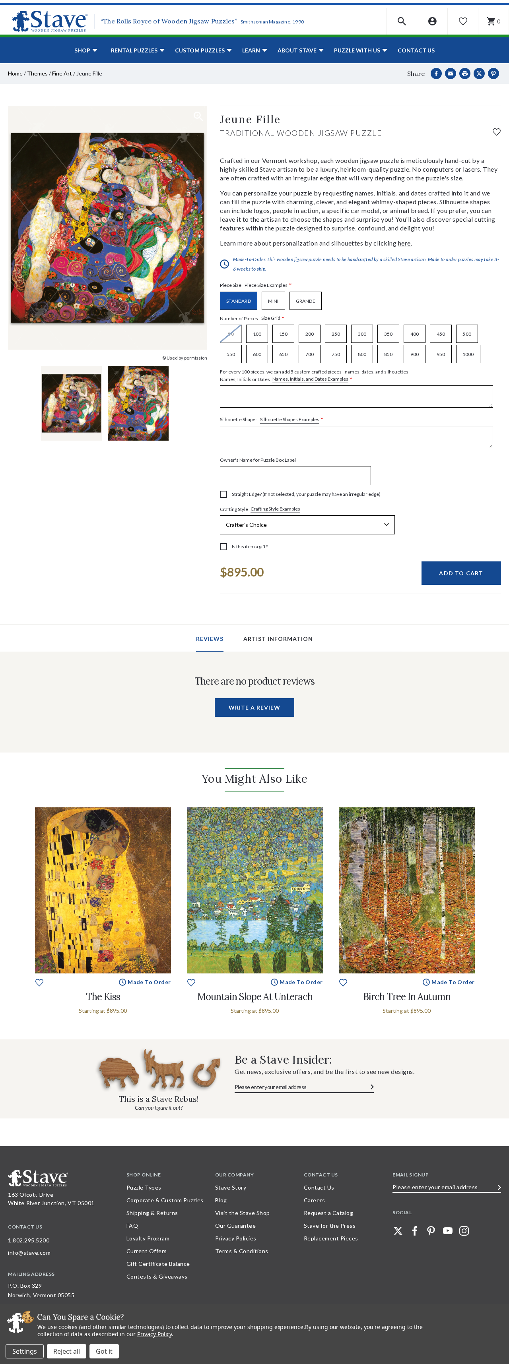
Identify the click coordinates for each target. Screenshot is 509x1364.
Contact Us (416, 50)
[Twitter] (398, 1230)
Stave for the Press (330, 1225)
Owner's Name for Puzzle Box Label (258, 460)
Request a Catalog (329, 1212)
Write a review (254, 707)
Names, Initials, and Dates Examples (310, 379)
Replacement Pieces (331, 1238)
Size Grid (270, 318)
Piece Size (256, 285)
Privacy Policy (154, 1334)
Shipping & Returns (152, 1212)
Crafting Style (260, 509)
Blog (221, 1200)
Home (15, 73)
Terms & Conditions (241, 1251)
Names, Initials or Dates (314, 376)
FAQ (132, 1225)
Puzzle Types (143, 1187)
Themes (37, 73)
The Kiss (103, 997)
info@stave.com (29, 1252)
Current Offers (146, 1251)
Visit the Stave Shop (242, 1212)
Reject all (66, 1351)
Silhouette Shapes (272, 420)
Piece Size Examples (266, 285)
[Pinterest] (493, 73)
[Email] (450, 73)
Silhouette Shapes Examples (289, 419)
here (404, 243)
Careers (314, 1200)
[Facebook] (436, 73)
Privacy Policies (235, 1238)
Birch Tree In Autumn (407, 997)
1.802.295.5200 (28, 1240)
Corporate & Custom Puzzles (165, 1200)
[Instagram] (464, 1230)
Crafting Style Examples (275, 509)
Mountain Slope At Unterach (255, 997)
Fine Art (62, 73)
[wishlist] (496, 131)
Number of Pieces (252, 318)
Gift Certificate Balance (158, 1263)
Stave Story (231, 1187)
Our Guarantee (235, 1225)
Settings (24, 1351)
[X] (479, 73)
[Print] (464, 73)
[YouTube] (447, 1230)
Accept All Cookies (104, 1351)
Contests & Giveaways (157, 1276)
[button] (402, 21)
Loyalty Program (148, 1238)
